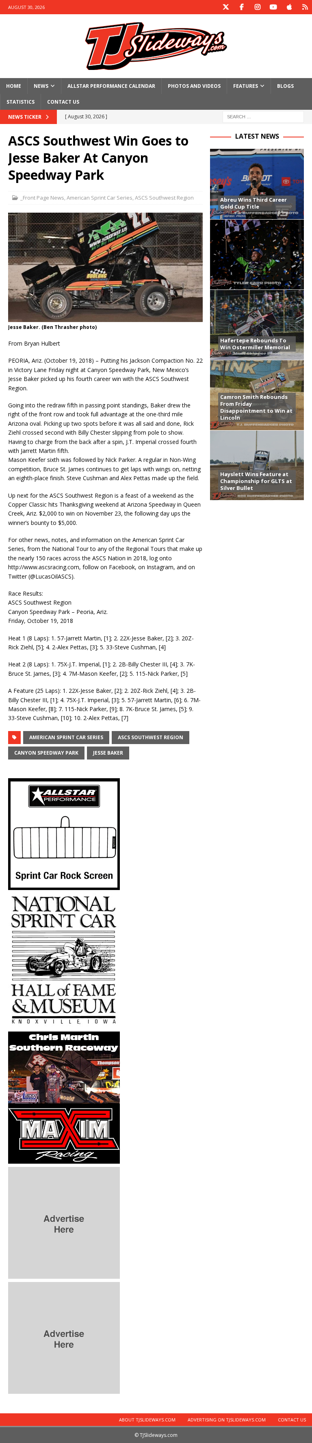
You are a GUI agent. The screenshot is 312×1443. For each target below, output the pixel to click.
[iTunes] (289, 7)
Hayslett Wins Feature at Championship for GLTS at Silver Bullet (256, 481)
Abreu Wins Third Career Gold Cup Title (253, 203)
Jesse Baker (108, 752)
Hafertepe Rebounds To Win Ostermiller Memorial (255, 344)
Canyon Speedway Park (46, 752)
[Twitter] (226, 7)
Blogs (285, 86)
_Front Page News (42, 197)
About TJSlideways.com (147, 1420)
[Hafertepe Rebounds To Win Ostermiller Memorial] (256, 324)
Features (245, 86)
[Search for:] (263, 116)
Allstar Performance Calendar (111, 86)
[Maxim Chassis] (64, 1158)
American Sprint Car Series (99, 197)
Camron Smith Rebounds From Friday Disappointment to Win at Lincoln (256, 407)
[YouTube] (273, 7)
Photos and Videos (194, 86)
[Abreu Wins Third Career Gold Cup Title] (256, 184)
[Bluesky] (305, 7)
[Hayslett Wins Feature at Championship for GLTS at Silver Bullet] (256, 465)
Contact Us (63, 101)
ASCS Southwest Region (164, 197)
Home (13, 86)
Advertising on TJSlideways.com (227, 1420)
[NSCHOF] (64, 1023)
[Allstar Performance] (64, 885)
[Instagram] (257, 7)
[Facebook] (241, 7)
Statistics (20, 101)
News (41, 86)
